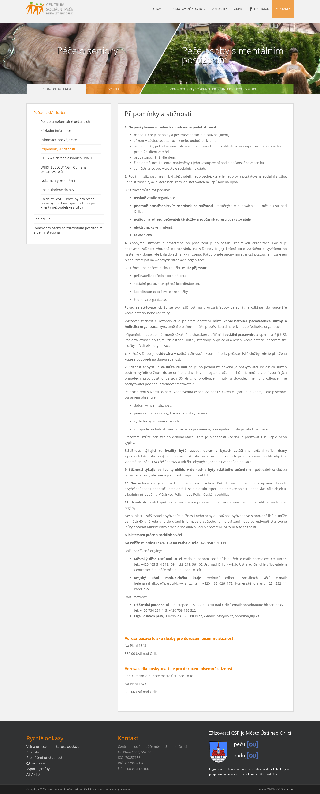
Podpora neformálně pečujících (65, 121)
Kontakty (283, 9)
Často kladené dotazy (57, 190)
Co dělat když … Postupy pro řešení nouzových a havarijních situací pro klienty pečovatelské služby (68, 203)
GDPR (238, 9)
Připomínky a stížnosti (58, 149)
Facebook (37, 763)
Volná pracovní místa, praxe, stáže (53, 746)
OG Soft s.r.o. (285, 789)
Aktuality (219, 9)
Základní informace (56, 130)
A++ (41, 774)
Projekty (32, 752)
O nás (157, 9)
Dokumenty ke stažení (58, 180)
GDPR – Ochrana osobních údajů (66, 158)
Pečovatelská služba (56, 89)
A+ (33, 774)
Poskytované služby (187, 9)
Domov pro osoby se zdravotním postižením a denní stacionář (214, 89)
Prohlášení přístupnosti (44, 757)
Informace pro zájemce (59, 140)
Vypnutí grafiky (38, 769)
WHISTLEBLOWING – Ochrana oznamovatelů (64, 169)
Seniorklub (115, 89)
